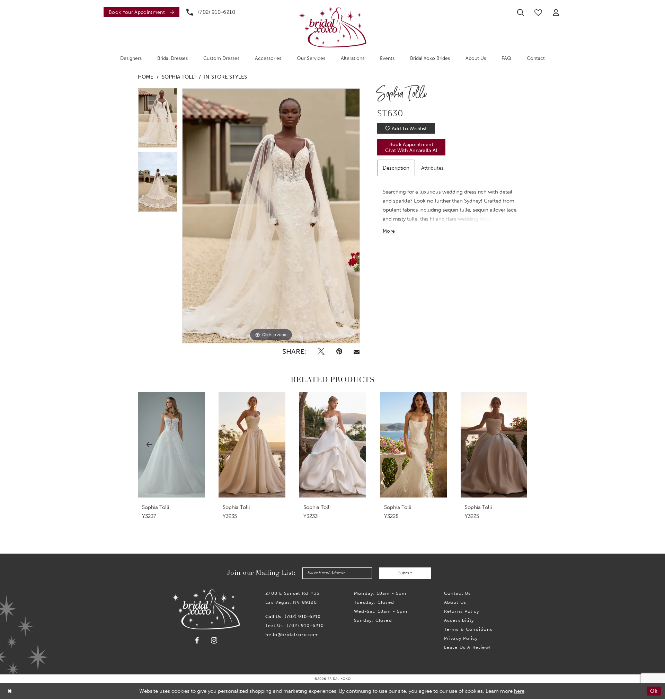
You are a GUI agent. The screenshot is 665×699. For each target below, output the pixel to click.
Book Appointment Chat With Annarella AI (411, 147)
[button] (556, 12)
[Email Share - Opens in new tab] (356, 351)
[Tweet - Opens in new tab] (321, 351)
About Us (455, 602)
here (519, 691)
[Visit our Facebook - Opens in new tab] (197, 640)
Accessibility (459, 620)
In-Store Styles (225, 77)
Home (145, 77)
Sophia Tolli (179, 77)
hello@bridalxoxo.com (292, 634)
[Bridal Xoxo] (332, 27)
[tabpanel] (157, 120)
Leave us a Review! (467, 647)
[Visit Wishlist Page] (538, 12)
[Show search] (520, 12)
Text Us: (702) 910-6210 (294, 625)
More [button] (389, 231)
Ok (653, 691)
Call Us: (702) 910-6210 (293, 616)
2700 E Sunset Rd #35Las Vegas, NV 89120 (292, 598)
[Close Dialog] (10, 691)
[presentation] (171, 445)
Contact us (457, 593)
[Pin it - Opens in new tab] (339, 351)
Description (396, 168)
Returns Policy (461, 611)
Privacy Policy (461, 638)
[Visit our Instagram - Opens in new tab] (214, 640)
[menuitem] (139, 12)
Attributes (432, 168)
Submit (405, 573)
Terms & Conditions (468, 629)
